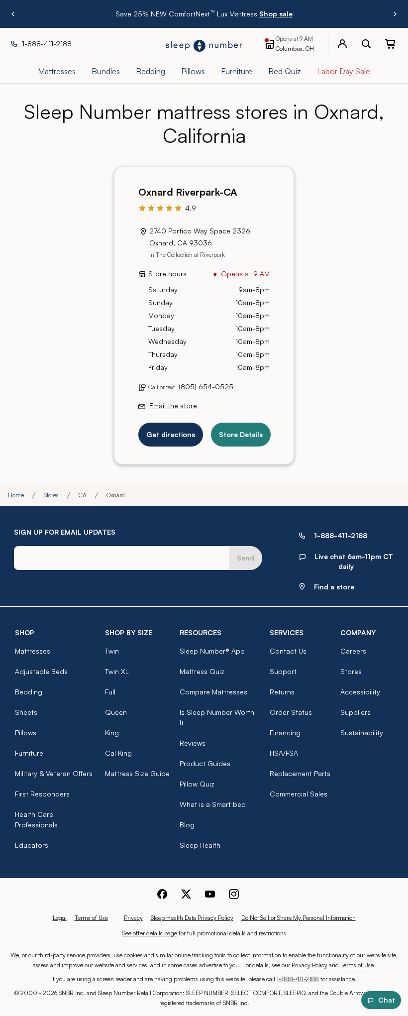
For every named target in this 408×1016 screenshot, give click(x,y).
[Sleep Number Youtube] (210, 894)
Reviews (192, 743)
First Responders (42, 794)
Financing (285, 732)
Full (110, 691)
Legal (60, 917)
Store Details (241, 434)
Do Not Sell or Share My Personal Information (298, 917)
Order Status (291, 712)
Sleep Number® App (212, 651)
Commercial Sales (298, 794)
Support (283, 671)
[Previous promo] (13, 14)
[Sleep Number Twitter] (186, 894)
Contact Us (288, 651)
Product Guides (205, 763)
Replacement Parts (300, 773)
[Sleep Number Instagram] (234, 894)
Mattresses (32, 651)
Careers (353, 651)
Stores (51, 495)
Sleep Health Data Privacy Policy (192, 917)
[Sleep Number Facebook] (162, 894)
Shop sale (276, 13)
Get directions (170, 434)
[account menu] (342, 44)
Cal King (118, 753)
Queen (116, 712)
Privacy (133, 917)
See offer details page (149, 933)
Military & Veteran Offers (54, 773)
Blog (187, 824)
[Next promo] (395, 14)
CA (83, 495)
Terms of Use (91, 917)
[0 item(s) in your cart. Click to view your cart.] (390, 44)
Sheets (26, 712)
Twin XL (117, 671)
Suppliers (355, 712)
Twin (112, 651)
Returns (282, 691)
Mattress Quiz (202, 671)
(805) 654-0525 (206, 386)
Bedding (28, 691)
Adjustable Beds (41, 671)
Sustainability (361, 732)
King (112, 732)
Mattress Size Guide (137, 773)
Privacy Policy (309, 965)
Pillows (25, 732)
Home (16, 495)
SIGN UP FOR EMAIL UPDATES (64, 532)
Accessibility (360, 691)
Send (245, 558)
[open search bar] (366, 44)
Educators (31, 845)
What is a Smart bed (213, 804)
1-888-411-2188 (298, 979)
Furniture (29, 753)
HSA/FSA (284, 753)
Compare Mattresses (213, 691)
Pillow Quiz (197, 784)
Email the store (173, 405)
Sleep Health (200, 845)
